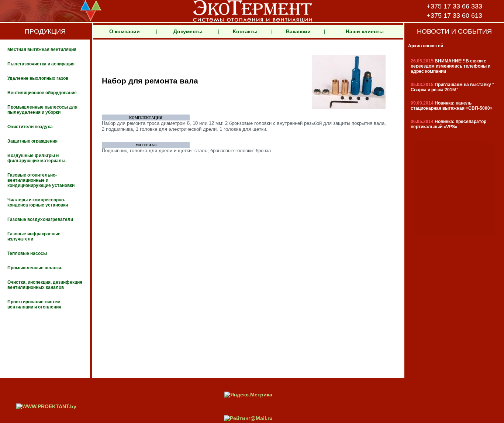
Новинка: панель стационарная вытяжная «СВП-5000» (452, 105)
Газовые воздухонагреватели (40, 219)
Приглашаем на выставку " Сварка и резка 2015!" (452, 87)
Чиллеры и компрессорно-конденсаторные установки (37, 202)
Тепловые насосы (27, 253)
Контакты (245, 31)
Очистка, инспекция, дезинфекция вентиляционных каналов (44, 285)
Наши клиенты (365, 31)
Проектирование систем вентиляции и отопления (34, 304)
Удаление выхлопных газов (37, 78)
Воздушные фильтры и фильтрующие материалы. (36, 158)
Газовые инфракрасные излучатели (34, 236)
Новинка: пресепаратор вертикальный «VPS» (448, 124)
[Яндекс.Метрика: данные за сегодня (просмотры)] (248, 395)
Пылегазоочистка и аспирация (41, 63)
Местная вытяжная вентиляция (41, 49)
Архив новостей (425, 45)
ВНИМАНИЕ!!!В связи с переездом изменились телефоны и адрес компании (450, 66)
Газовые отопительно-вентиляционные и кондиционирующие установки (41, 180)
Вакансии (298, 31)
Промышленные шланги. (34, 267)
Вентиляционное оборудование (42, 92)
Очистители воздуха (30, 126)
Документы (188, 31)
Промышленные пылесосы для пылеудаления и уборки (42, 110)
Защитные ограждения (32, 141)
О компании (124, 31)
